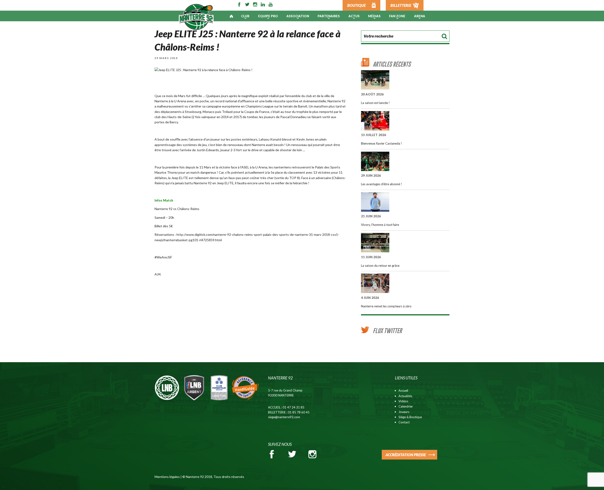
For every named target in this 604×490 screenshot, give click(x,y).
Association (297, 16)
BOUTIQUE (356, 5)
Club (245, 16)
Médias (374, 16)
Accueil (403, 390)
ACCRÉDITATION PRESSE (406, 454)
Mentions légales (167, 477)
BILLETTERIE (400, 5)
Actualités (405, 396)
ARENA (419, 16)
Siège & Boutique (410, 417)
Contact (404, 422)
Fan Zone (397, 16)
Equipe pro (268, 16)
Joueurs (403, 412)
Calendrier (405, 406)
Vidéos (403, 401)
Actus (354, 16)
